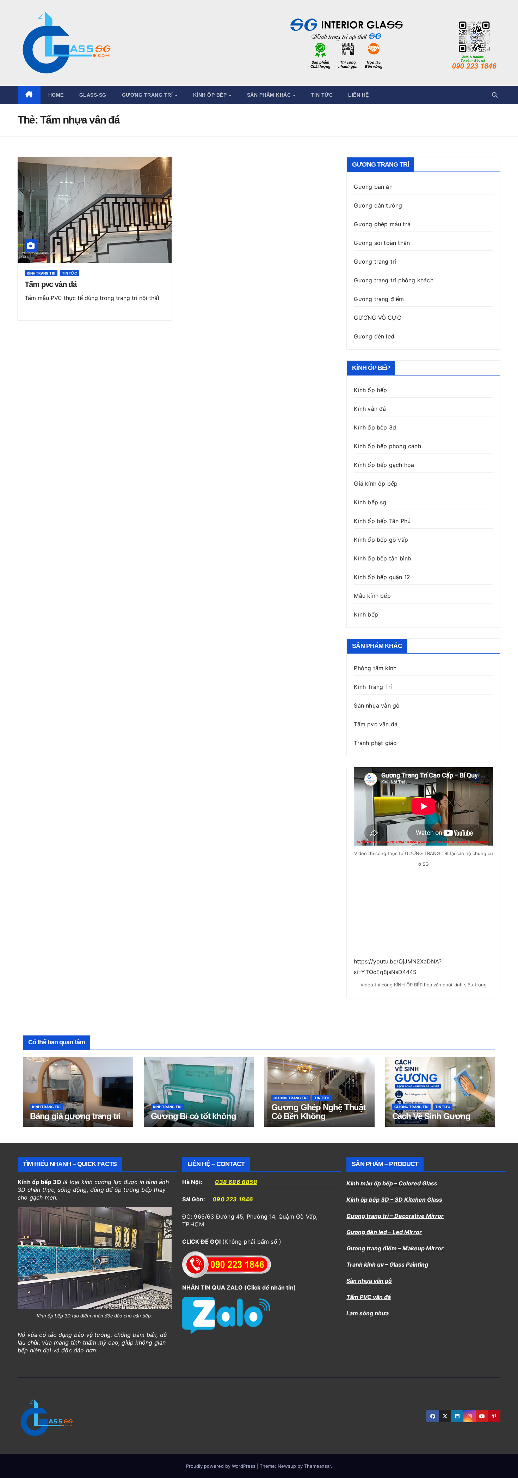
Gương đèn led (374, 336)
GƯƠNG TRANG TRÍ (290, 1098)
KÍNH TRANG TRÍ (41, 273)
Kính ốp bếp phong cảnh (387, 446)
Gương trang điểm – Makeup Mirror (395, 1248)
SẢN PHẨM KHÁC (269, 95)
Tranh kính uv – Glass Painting (388, 1264)
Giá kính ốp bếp (375, 483)
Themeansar (317, 1466)
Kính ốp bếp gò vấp (381, 539)
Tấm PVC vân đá (368, 1296)
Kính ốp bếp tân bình (382, 558)
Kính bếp (366, 614)
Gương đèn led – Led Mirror (384, 1232)
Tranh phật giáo (375, 742)
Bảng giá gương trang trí (75, 1116)
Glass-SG (92, 95)
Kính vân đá (370, 408)
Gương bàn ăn (373, 186)
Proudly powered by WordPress (221, 1466)
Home (56, 95)
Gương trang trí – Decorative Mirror (395, 1215)
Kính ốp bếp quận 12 (382, 577)
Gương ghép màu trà (382, 224)
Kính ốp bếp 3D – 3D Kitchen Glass (394, 1199)
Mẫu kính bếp (372, 595)
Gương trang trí (148, 95)
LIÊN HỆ (358, 95)
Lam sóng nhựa (367, 1313)
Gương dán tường (378, 205)
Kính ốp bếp (210, 95)
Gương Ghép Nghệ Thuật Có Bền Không (318, 1112)
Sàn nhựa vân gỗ (369, 1280)
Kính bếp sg (370, 502)
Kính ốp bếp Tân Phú (382, 520)
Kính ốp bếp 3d (375, 427)
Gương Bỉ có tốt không (193, 1116)
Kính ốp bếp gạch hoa (384, 464)
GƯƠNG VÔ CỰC (377, 317)
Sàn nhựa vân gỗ (377, 705)
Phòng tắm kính (375, 668)
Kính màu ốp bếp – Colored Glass (391, 1183)
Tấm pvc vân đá (50, 284)
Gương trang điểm (379, 298)
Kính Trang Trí (373, 686)
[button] (495, 94)
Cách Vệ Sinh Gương (431, 1116)
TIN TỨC (322, 95)
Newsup (287, 1466)
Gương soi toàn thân (382, 242)
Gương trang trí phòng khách (393, 280)
